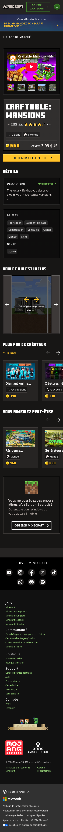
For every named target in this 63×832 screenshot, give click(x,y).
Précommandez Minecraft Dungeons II (24, 25)
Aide (7, 676)
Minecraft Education (15, 624)
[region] (31, 304)
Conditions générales (13, 815)
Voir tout (9, 352)
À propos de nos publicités (15, 820)
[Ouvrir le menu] (57, 6)
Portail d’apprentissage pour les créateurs (25, 634)
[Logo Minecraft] (14, 7)
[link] (9, 572)
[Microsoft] (12, 798)
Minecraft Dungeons (15, 615)
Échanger (10, 707)
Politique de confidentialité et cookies (21, 806)
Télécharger (11, 689)
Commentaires (12, 681)
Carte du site (11, 685)
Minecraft (10, 607)
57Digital (17, 124)
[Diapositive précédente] (48, 353)
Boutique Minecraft (14, 662)
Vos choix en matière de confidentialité (28, 825)
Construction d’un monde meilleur (21, 642)
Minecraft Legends (14, 619)
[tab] (10, 87)
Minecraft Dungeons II (16, 611)
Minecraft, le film (13, 646)
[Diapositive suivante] (58, 353)
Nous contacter (12, 693)
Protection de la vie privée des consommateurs (25, 810)
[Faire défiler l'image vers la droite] (55, 304)
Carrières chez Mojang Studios (20, 638)
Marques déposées (35, 815)
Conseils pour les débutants (18, 672)
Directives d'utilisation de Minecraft (17, 769)
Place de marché (18, 37)
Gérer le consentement (44, 769)
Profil (7, 703)
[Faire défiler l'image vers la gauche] (7, 304)
